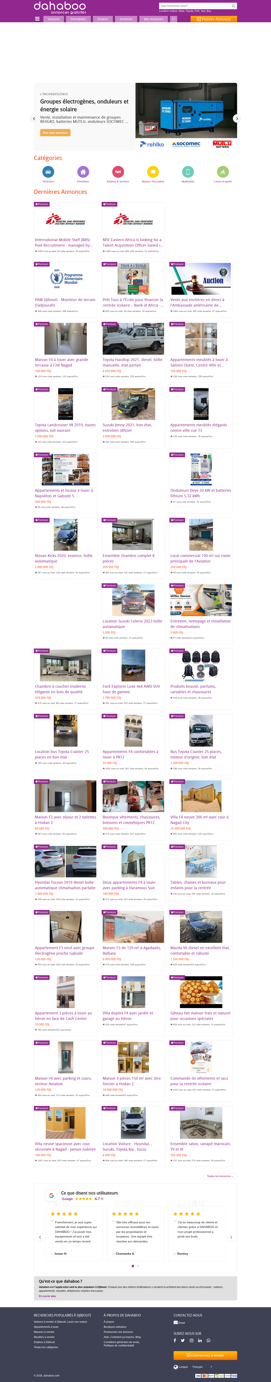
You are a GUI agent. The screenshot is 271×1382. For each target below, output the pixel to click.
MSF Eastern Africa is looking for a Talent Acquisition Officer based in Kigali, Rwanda (133, 245)
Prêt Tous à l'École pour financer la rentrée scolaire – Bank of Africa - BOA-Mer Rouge (133, 305)
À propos (109, 1321)
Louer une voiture (77, 1321)
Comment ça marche (122, 1337)
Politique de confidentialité (119, 1345)
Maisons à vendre (44, 1332)
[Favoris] (173, 19)
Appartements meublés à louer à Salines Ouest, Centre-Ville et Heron (199, 365)
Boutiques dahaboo (115, 1326)
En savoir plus (47, 1296)
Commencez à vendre (207, 1355)
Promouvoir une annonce (118, 1332)
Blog (138, 1337)
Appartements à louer (46, 1326)
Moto (181, 11)
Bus (209, 11)
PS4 (197, 11)
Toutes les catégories (46, 1347)
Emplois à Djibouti (44, 1342)
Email (181, 1322)
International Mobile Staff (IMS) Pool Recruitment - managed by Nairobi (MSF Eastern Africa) (62, 245)
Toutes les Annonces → (220, 1176)
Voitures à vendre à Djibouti (50, 1321)
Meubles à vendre (44, 1337)
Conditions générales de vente (121, 1342)
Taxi (203, 11)
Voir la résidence (55, 140)
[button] (133, 1266)
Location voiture (168, 11)
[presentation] (34, 118)
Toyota (189, 11)
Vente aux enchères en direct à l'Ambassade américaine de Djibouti (197, 305)
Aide (106, 1337)
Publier (216, 19)
